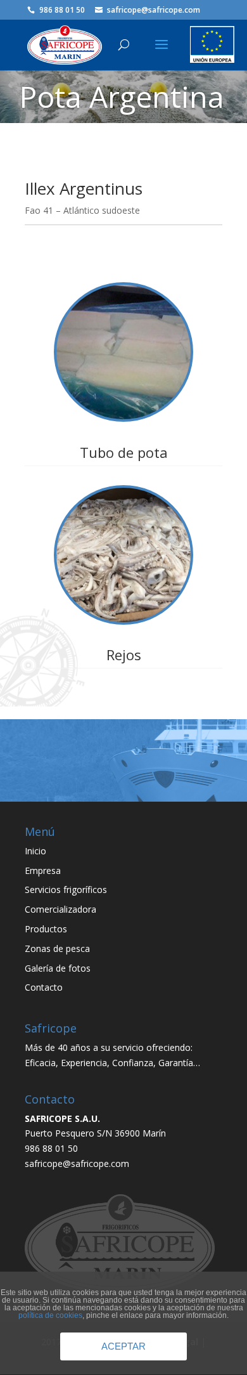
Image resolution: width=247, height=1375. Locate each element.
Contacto (44, 987)
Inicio (35, 851)
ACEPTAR (123, 1346)
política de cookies (50, 1315)
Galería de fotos (58, 968)
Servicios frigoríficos (66, 889)
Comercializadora (60, 909)
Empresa (43, 870)
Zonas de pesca (57, 948)
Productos (46, 929)
